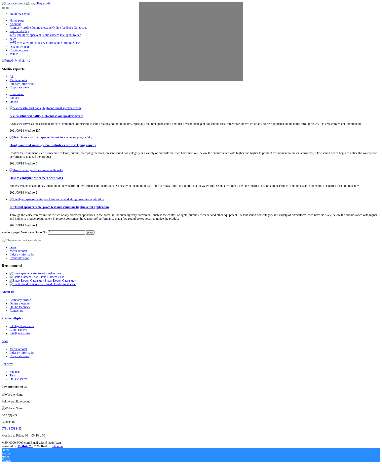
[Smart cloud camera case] (27, 284)
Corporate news (19, 87)
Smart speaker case (49, 273)
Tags (13, 375)
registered (24, 13)
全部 (13, 35)
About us (8, 292)
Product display (12, 318)
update (14, 101)
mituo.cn (57, 446)
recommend (17, 94)
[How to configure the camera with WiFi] (36, 170)
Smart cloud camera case (60, 284)
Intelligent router (20, 333)
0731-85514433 (12, 428)
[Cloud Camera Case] (24, 277)
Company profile (20, 300)
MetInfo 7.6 (25, 446)
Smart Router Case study (60, 280)
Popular (14, 97)
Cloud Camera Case (51, 277)
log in (13, 13)
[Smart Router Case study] (27, 280)
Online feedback (20, 307)
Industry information (22, 83)
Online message (19, 303)
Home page (17, 20)
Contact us (16, 310)
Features (7, 364)
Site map (15, 371)
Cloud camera (18, 329)
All (12, 76)
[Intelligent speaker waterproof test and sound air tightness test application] (57, 199)
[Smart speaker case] (23, 273)
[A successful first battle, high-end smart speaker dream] (45, 108)
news (13, 247)
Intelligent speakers (22, 326)
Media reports (18, 80)
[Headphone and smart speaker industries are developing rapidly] (51, 137)
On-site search (18, 379)
